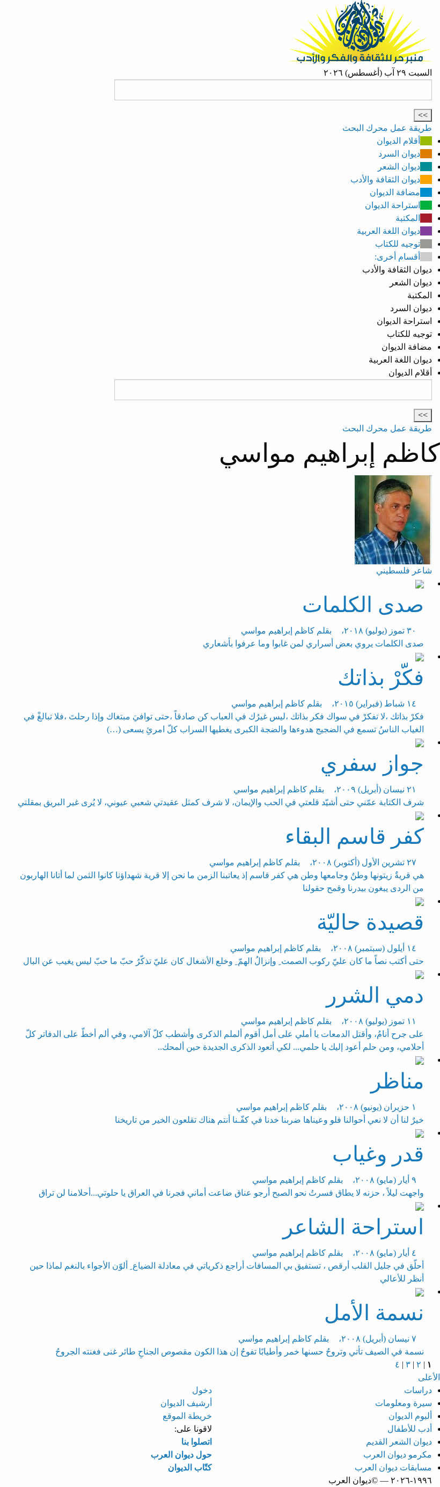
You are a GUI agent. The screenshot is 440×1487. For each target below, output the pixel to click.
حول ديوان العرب (181, 1454)
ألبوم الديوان (410, 1415)
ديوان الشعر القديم (399, 1441)
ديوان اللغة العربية (388, 230)
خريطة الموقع (187, 1415)
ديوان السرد (399, 153)
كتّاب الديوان (190, 1467)
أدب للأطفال (409, 1428)
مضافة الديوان (395, 192)
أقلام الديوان (398, 140)
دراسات (418, 1390)
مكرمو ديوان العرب (397, 1454)
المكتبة (407, 218)
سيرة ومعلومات (403, 1403)
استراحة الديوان (392, 205)
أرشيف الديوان (186, 1403)
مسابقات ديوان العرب (393, 1467)
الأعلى (429, 1377)
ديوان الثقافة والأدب (385, 179)
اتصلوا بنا (196, 1441)
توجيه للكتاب (397, 243)
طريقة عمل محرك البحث (387, 127)
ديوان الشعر (399, 166)
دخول (202, 1390)
